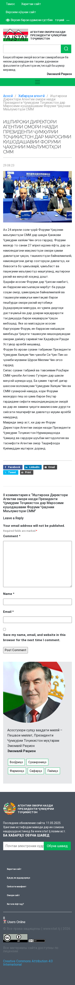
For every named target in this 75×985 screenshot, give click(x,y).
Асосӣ (8, 96)
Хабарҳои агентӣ (31, 96)
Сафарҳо (36, 771)
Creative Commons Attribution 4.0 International (28, 962)
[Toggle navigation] (37, 82)
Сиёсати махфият (16, 886)
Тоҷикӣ (59, 20)
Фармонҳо (17, 771)
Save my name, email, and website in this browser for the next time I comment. (34, 637)
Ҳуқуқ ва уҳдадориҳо (18, 878)
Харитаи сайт (31, 4)
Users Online (14, 920)
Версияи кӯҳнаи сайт (21, 12)
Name (8, 594)
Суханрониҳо (37, 762)
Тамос (10, 4)
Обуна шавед (57, 846)
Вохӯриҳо (16, 762)
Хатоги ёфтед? (15, 904)
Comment (11, 536)
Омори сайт (13, 895)
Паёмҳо (53, 771)
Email (8, 612)
